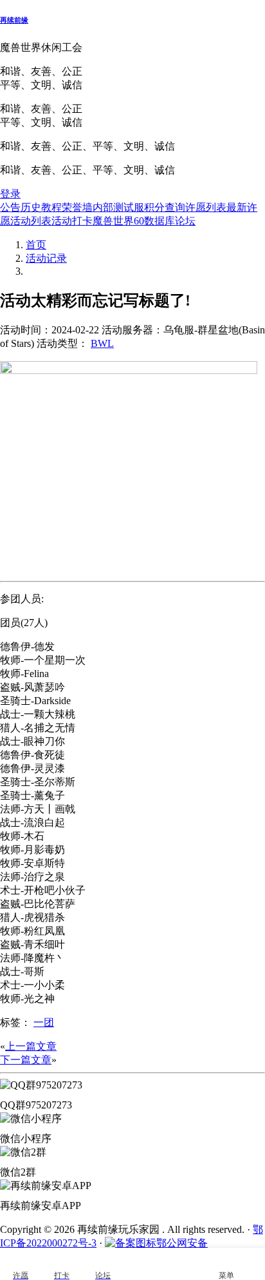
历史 (31, 207)
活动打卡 (72, 220)
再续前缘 (14, 20)
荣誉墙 (77, 207)
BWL (102, 343)
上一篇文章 (31, 1046)
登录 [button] (10, 193)
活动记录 (46, 258)
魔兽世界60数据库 (134, 220)
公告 (10, 207)
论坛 (185, 220)
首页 (36, 244)
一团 (43, 1022)
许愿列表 (205, 207)
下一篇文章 (25, 1059)
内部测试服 (118, 207)
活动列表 (30, 220)
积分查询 (164, 207)
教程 (51, 207)
